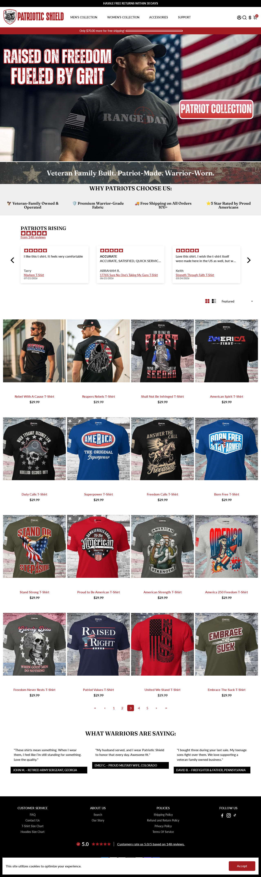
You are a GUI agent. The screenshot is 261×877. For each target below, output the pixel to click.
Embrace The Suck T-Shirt (227, 690)
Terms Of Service (163, 831)
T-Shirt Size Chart (32, 826)
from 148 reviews (33, 237)
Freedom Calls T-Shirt (162, 494)
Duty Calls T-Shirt (34, 494)
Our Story (98, 820)
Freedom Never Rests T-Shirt (34, 690)
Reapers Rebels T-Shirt (98, 396)
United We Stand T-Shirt (162, 690)
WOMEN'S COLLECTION (123, 17)
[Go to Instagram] (228, 816)
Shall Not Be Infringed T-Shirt (162, 396)
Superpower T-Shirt (98, 494)
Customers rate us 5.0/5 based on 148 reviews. (151, 844)
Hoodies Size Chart (32, 831)
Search (98, 814)
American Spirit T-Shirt (226, 396)
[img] (133, 233)
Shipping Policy (163, 814)
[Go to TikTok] (235, 816)
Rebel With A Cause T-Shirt (34, 396)
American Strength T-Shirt (163, 592)
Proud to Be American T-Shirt (98, 592)
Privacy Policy (163, 826)
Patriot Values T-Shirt (98, 690)
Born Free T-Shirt (226, 494)
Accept (242, 866)
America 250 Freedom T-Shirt (226, 592)
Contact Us (32, 820)
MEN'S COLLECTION (83, 17)
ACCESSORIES (158, 17)
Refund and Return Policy (163, 820)
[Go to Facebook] (222, 816)
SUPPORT (184, 17)
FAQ (32, 814)
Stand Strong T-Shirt (34, 592)
